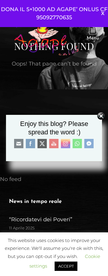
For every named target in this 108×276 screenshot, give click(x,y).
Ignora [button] (103, 13)
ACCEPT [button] (66, 266)
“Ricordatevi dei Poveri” (40, 219)
